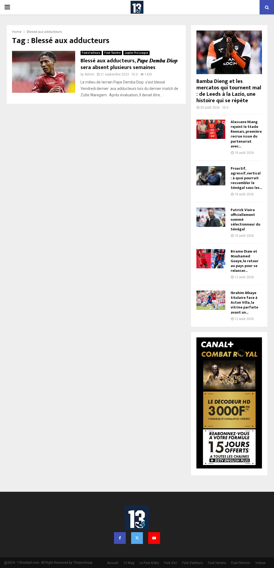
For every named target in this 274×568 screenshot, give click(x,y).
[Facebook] (120, 538)
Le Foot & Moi (149, 563)
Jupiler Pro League (136, 52)
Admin (89, 74)
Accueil (112, 563)
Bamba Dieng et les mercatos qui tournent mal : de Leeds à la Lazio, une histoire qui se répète (228, 91)
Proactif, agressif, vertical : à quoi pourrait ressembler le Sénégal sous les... (246, 178)
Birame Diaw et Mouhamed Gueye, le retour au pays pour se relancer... (244, 261)
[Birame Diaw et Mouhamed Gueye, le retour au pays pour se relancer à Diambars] (210, 258)
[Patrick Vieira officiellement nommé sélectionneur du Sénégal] (210, 217)
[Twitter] (137, 538)
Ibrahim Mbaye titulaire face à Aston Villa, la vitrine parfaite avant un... (244, 302)
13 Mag (128, 563)
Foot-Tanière (112, 52)
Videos (260, 563)
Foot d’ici (170, 563)
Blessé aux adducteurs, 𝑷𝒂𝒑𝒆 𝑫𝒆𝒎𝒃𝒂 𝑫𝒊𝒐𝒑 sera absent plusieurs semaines (129, 64)
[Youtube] (154, 538)
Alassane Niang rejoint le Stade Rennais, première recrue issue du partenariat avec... (246, 134)
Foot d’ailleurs (91, 52)
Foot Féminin (240, 563)
